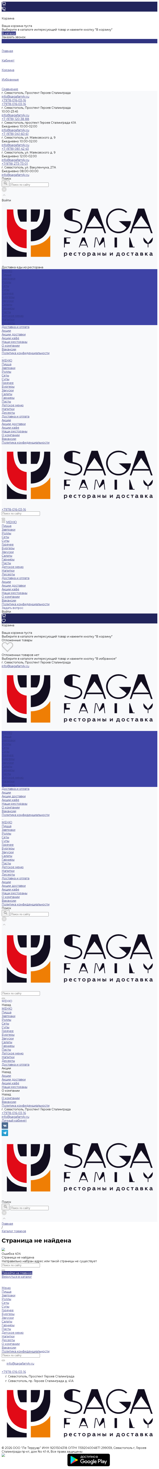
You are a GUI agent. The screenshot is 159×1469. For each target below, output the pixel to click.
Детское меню (13, 316)
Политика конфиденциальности (25, 353)
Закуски (8, 301)
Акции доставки (14, 334)
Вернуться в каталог (17, 1277)
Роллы (6, 282)
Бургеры (8, 297)
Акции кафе (10, 338)
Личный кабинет (14, 1120)
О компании (11, 435)
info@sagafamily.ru (15, 96)
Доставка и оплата (15, 416)
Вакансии (9, 349)
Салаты (7, 304)
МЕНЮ (7, 360)
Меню (6, 1288)
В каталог (9, 33)
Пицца (6, 275)
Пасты (6, 312)
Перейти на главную (17, 1273)
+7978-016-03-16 (14, 1113)
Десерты (8, 323)
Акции (6, 420)
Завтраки (8, 278)
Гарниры (8, 308)
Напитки (8, 319)
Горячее (8, 293)
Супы (5, 290)
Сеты (5, 286)
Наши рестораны (14, 431)
